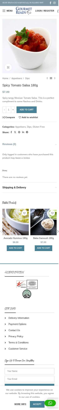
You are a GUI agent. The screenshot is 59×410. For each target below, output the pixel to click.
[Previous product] (47, 78)
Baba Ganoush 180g (43, 238)
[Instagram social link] (54, 2)
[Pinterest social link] (19, 132)
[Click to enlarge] (8, 67)
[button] (15, 248)
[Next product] (55, 78)
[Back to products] (51, 78)
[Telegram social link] (27, 132)
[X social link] (15, 132)
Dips (27, 78)
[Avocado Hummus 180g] (15, 222)
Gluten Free (39, 127)
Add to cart (27, 109)
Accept (37, 404)
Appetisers (16, 78)
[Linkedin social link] (23, 132)
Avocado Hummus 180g (16, 238)
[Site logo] (24, 10)
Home (5, 78)
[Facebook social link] (50, 2)
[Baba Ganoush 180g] (43, 222)
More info (20, 404)
